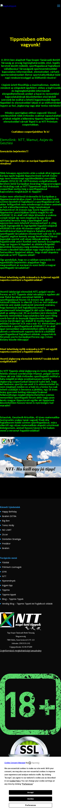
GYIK (4, 571)
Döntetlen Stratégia (11, 539)
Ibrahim (5, 548)
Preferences (30, 805)
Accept (30, 792)
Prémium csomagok (11, 567)
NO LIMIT (7, 529)
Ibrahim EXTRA (9, 516)
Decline (30, 799)
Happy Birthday (9, 511)
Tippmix (6, 590)
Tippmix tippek (9, 594)
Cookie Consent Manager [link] (14, 763)
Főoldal (5, 562)
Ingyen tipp (7, 585)
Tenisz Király (8, 525)
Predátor (6, 543)
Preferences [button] (27, 784)
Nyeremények (8, 580)
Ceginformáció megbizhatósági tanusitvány (20, 650)
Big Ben (6, 520)
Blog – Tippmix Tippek (12, 599)
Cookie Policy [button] (14, 781)
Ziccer (5, 534)
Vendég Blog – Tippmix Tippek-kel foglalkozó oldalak (27, 603)
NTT (4, 576)
